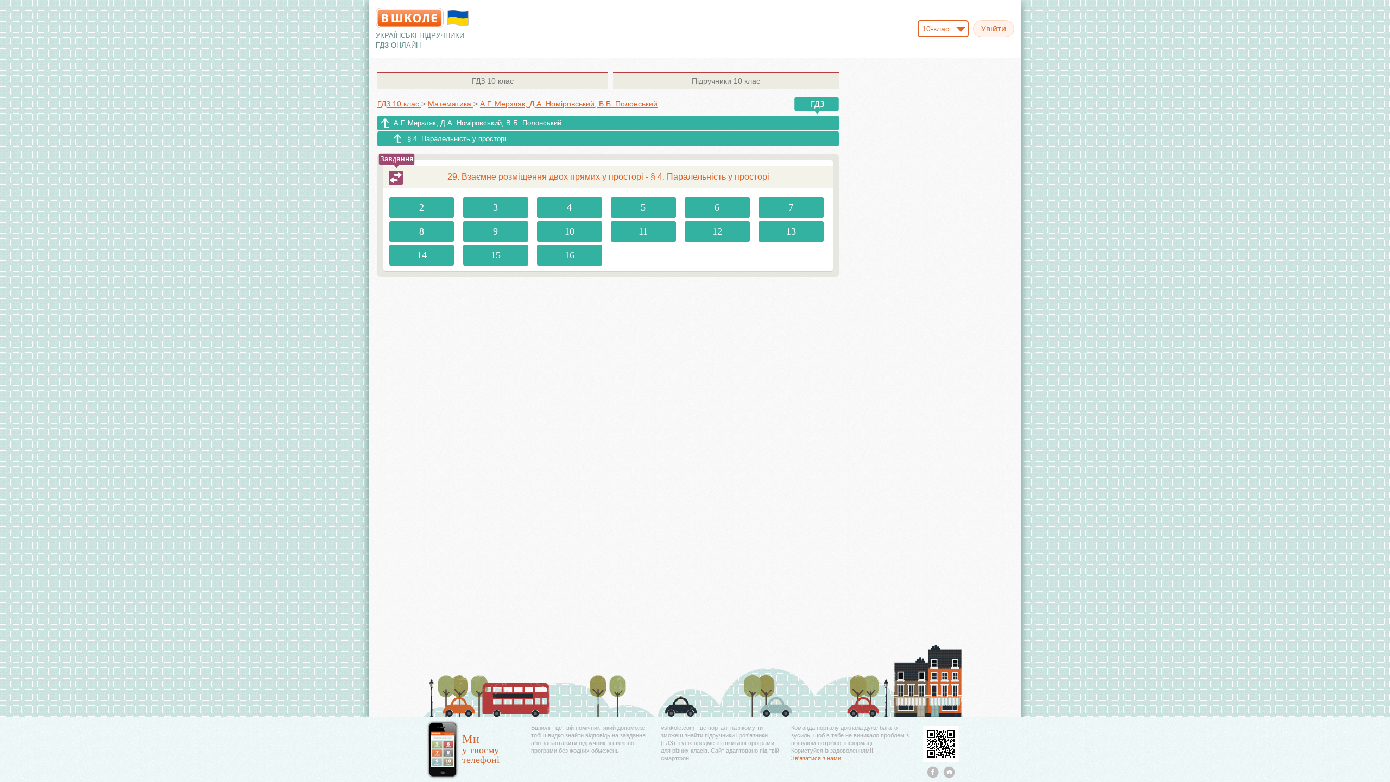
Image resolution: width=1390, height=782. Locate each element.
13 (791, 231)
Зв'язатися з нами (816, 758)
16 (569, 255)
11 (643, 231)
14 (422, 255)
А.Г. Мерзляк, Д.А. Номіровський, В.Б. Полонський (477, 123)
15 (496, 255)
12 (717, 231)
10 (569, 231)
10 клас (493, 81)
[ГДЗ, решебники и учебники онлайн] (410, 18)
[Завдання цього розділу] (396, 178)
